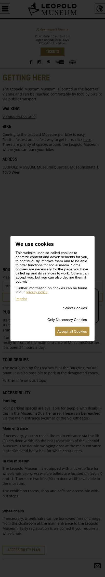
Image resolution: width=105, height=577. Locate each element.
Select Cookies (75, 308)
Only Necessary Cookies (67, 320)
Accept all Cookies (72, 331)
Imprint (21, 299)
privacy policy (36, 292)
